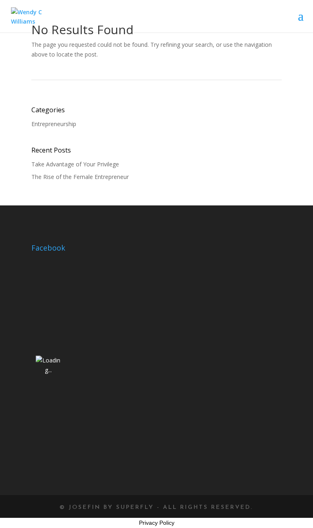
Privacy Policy (156, 522)
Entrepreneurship (53, 124)
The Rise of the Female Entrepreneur (80, 177)
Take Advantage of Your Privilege (75, 164)
